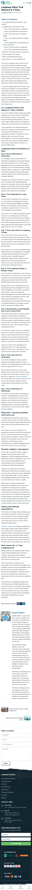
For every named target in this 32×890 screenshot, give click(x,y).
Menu (27, 3)
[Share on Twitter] (21, 603)
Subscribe (14, 843)
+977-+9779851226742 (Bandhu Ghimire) (15, 807)
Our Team (4, 795)
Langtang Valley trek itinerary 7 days (12, 27)
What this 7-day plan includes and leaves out (15, 52)
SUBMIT (5, 763)
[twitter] (8, 866)
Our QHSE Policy (6, 787)
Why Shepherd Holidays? (8, 779)
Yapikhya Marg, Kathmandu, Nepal (13, 820)
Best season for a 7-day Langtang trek (13, 59)
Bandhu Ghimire (7, 12)
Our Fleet (4, 784)
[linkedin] (13, 866)
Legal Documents (6, 781)
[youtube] (16, 866)
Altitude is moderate (7, 526)
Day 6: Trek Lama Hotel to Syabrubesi (15, 47)
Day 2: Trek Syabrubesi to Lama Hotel (15, 31)
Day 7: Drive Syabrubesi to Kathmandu (15, 49)
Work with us (5, 789)
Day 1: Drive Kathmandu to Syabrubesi (15, 29)
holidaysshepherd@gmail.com (12, 815)
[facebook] (5, 866)
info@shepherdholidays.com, (11, 813)
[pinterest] (19, 866)
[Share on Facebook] (18, 603)
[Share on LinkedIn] (24, 603)
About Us (4, 798)
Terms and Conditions (7, 792)
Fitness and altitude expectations (11, 57)
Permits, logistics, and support (10, 54)
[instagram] (11, 866)
